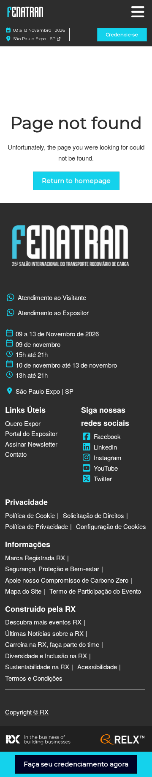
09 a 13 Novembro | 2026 (39, 30)
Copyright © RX (27, 711)
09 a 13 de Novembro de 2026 (57, 334)
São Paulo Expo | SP (35, 38)
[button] (122, 35)
